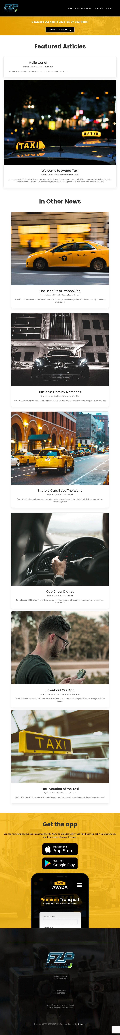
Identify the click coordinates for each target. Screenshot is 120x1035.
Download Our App (60, 690)
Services (76, 295)
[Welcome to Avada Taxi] (60, 122)
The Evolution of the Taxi (60, 789)
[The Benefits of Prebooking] (60, 248)
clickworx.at (81, 1024)
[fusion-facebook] (60, 1017)
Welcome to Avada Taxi (60, 171)
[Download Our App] (60, 647)
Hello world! (38, 63)
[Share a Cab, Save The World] (60, 448)
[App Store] (60, 844)
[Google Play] (60, 858)
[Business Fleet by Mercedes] (60, 349)
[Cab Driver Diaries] (60, 549)
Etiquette (64, 295)
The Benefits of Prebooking (60, 291)
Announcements (67, 174)
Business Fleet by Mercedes (60, 392)
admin (27, 67)
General (76, 174)
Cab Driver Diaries (60, 591)
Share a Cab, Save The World (60, 491)
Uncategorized (49, 67)
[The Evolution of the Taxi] (60, 746)
